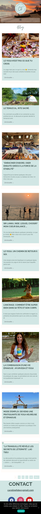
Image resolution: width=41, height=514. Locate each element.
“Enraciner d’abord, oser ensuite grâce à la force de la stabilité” (19, 166)
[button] (20, 19)
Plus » (36, 477)
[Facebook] (11, 500)
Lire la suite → (9, 77)
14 (31, 477)
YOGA (23, 66)
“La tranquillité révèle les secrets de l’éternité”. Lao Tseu (18, 449)
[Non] (39, 508)
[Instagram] (20, 500)
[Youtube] (29, 500)
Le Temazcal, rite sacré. (16, 108)
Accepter (21, 511)
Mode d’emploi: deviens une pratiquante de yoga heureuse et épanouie (20, 414)
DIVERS (18, 66)
